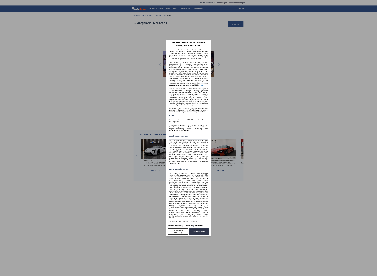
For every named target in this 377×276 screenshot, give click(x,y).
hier (202, 85)
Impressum (189, 226)
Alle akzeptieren (199, 231)
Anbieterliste (198, 226)
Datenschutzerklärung (175, 226)
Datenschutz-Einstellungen (178, 231)
